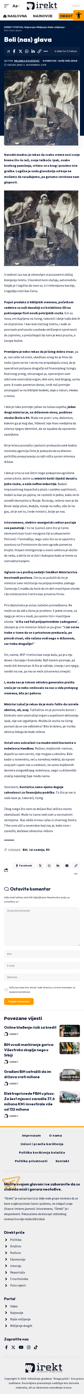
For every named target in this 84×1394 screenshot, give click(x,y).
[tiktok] (36, 1347)
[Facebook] (6, 1347)
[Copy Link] (39, 51)
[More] (46, 51)
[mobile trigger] (7, 6)
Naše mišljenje (67, 60)
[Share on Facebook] (14, 51)
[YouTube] (21, 1347)
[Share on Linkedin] (33, 51)
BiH (25, 850)
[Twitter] (13, 1347)
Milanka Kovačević (27, 60)
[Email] (67, 865)
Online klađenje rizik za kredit (30, 1027)
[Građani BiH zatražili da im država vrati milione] (70, 1075)
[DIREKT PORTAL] (42, 6)
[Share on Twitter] (20, 51)
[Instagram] (29, 1347)
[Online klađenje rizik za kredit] (70, 1031)
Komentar (49, 60)
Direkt (14, 1034)
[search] (65, 6)
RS (48, 850)
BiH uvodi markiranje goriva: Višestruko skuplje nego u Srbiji (29, 1049)
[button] (78, 15)
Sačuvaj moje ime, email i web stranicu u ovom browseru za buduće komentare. (42, 989)
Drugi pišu (70, 1033)
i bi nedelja (36, 850)
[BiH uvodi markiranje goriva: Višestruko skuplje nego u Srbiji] (70, 1048)
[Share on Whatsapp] (27, 51)
